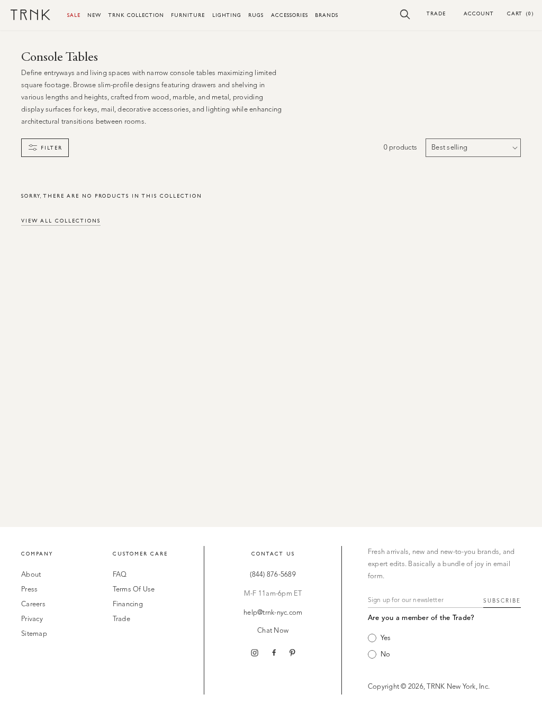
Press (29, 589)
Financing (128, 604)
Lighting (226, 15)
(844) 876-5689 (273, 574)
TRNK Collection (136, 15)
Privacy (32, 619)
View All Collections (61, 221)
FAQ (120, 574)
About (31, 574)
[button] (405, 13)
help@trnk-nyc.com (272, 612)
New (94, 15)
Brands (326, 15)
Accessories (289, 15)
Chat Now (272, 630)
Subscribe (502, 601)
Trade (436, 13)
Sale (73, 15)
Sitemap (34, 634)
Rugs (256, 15)
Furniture (188, 15)
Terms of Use (134, 589)
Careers (33, 604)
